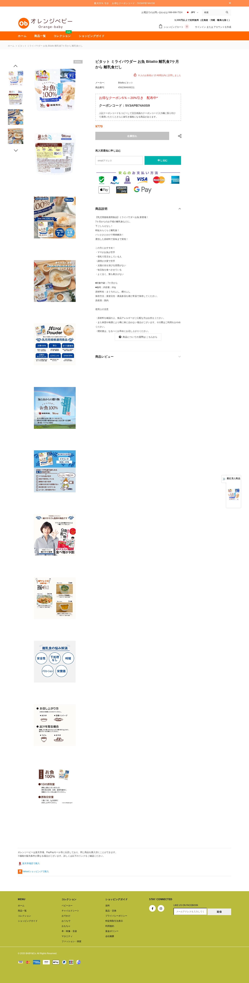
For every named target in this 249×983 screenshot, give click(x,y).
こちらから (151, 337)
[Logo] (45, 23)
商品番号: (100, 87)
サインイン (201, 27)
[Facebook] (152, 908)
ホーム (11, 46)
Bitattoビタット (125, 82)
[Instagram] (161, 908)
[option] (54, 90)
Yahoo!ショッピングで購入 (35, 871)
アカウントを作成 (222, 27)
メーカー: (100, 82)
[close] (230, 3)
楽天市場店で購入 (31, 863)
